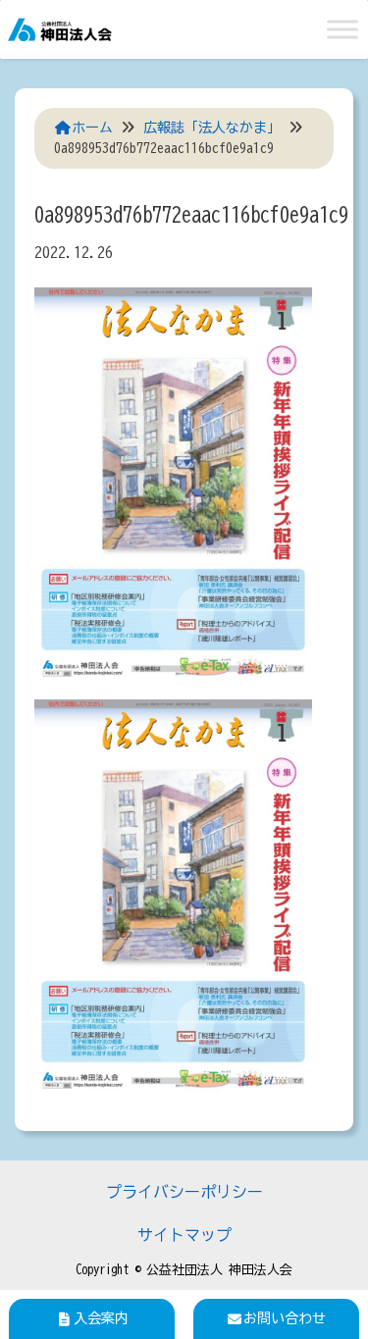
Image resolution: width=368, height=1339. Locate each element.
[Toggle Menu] (342, 29)
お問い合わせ (284, 1318)
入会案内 (101, 1318)
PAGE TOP (337, 1282)
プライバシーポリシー (184, 1192)
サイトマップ (184, 1235)
